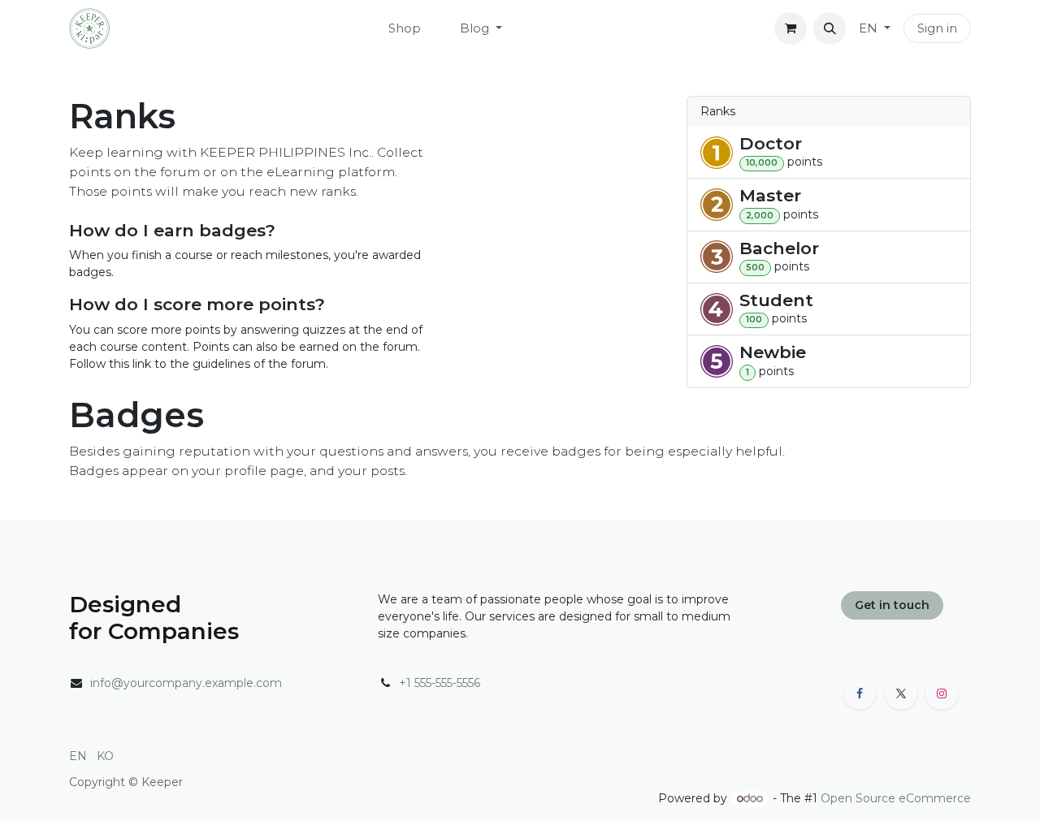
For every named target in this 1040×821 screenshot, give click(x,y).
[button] (829, 28)
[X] (901, 693)
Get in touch (892, 605)
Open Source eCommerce (896, 798)
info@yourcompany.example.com (186, 683)
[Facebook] (859, 693)
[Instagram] (941, 693)
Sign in (937, 28)
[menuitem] (404, 29)
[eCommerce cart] (790, 28)
